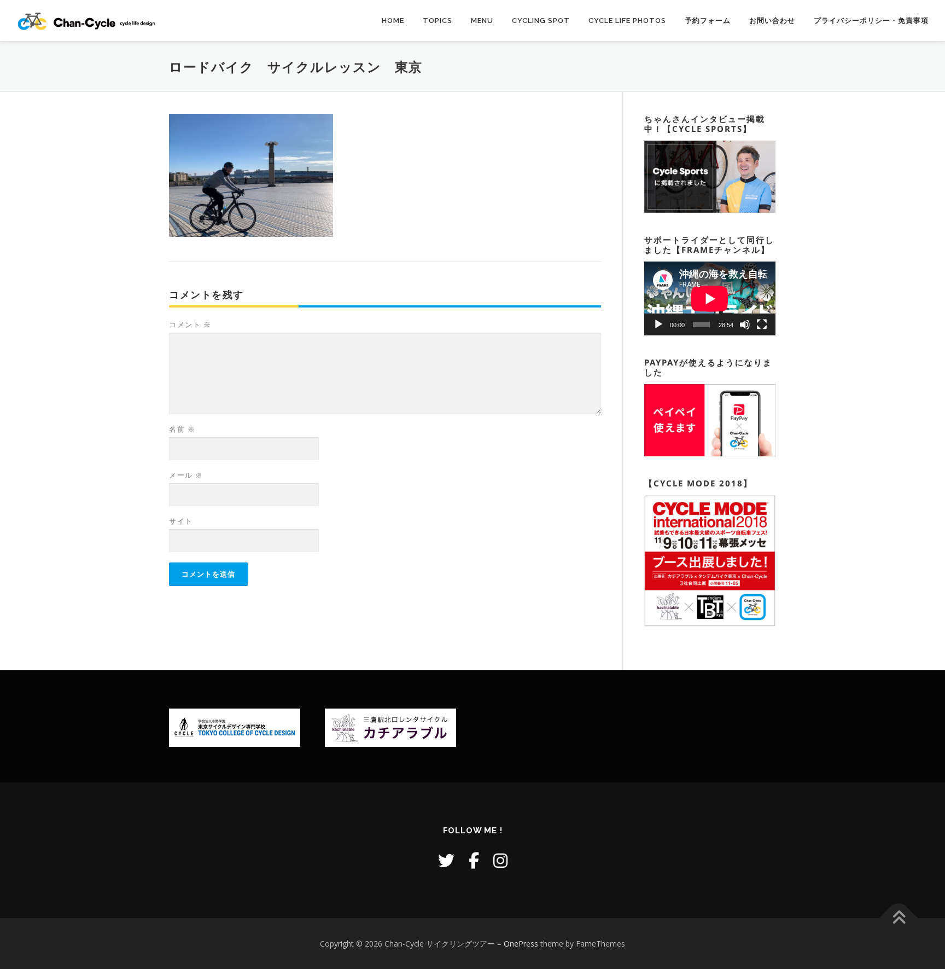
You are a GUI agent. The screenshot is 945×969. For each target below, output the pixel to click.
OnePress (521, 943)
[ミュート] (744, 324)
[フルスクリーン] (761, 324)
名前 (182, 429)
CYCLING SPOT (541, 20)
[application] (709, 298)
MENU (482, 20)
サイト (181, 521)
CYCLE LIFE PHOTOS (627, 20)
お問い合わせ (772, 20)
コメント (190, 324)
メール (186, 475)
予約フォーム (708, 20)
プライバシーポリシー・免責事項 (871, 20)
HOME (393, 20)
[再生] (658, 324)
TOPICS (437, 20)
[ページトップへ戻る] (898, 917)
